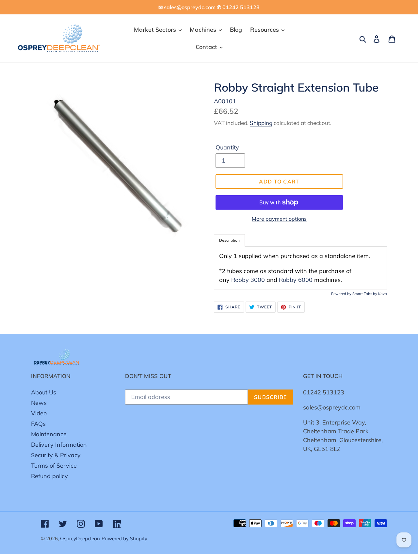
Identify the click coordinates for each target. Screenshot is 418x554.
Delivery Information (59, 444)
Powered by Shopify (124, 538)
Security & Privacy (56, 455)
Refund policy (49, 476)
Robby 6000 (296, 280)
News (39, 403)
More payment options (279, 219)
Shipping (261, 122)
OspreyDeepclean (80, 538)
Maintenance (49, 434)
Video (39, 413)
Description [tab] (229, 240)
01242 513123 (323, 392)
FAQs (38, 423)
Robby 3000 (248, 280)
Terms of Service (54, 465)
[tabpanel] (300, 267)
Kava (382, 293)
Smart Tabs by (365, 293)
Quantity (227, 147)
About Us (43, 392)
